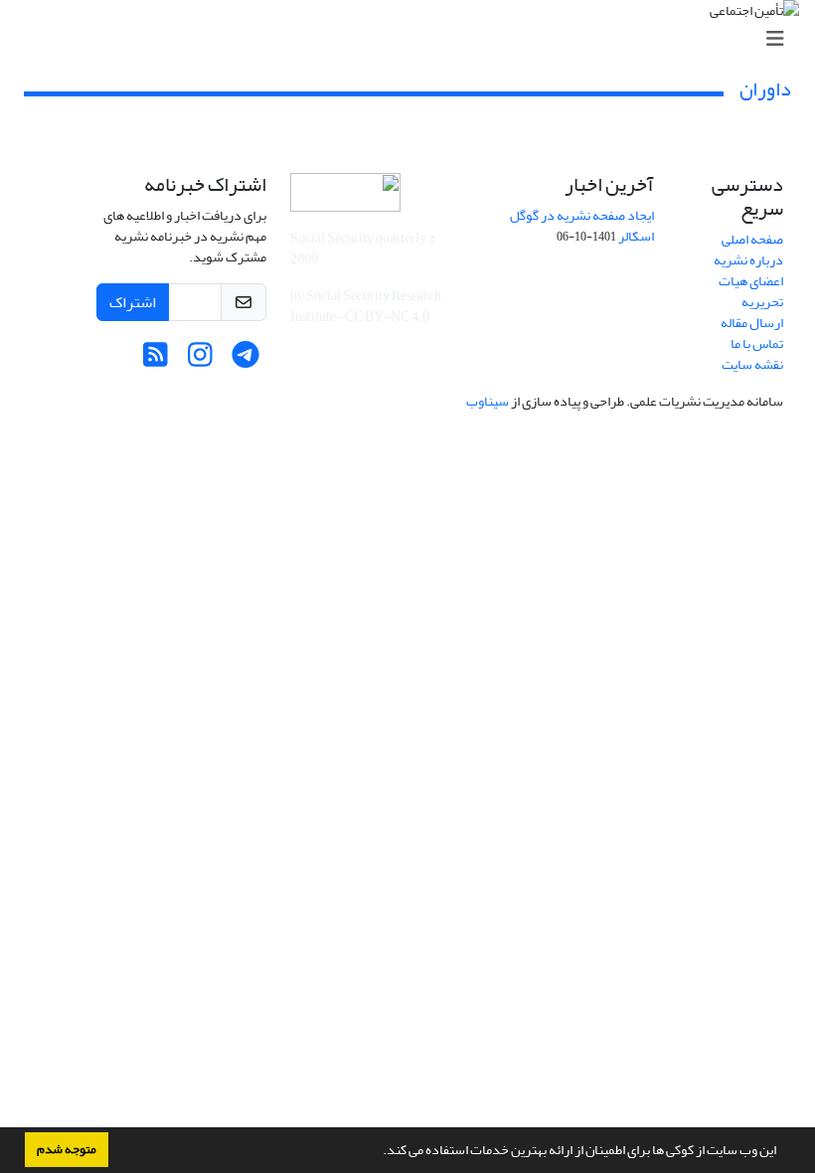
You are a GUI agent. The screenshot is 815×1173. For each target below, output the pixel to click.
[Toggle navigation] (413, 39)
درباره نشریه (748, 260)
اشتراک (132, 302)
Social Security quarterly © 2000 (362, 248)
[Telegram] (245, 360)
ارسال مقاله (752, 322)
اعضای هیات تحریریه (751, 291)
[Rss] (155, 360)
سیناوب (487, 401)
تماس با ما (757, 343)
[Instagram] (200, 360)
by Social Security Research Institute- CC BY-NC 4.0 (365, 306)
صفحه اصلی (752, 239)
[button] (378, 1152)
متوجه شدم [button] (66, 1149)
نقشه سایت (752, 364)
